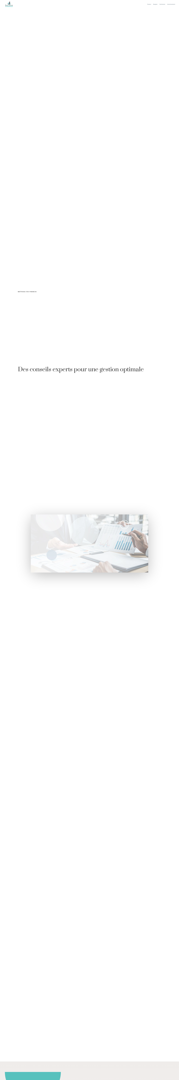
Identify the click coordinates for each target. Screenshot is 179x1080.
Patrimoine (162, 4)
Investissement (171, 4)
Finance (149, 4)
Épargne (155, 4)
